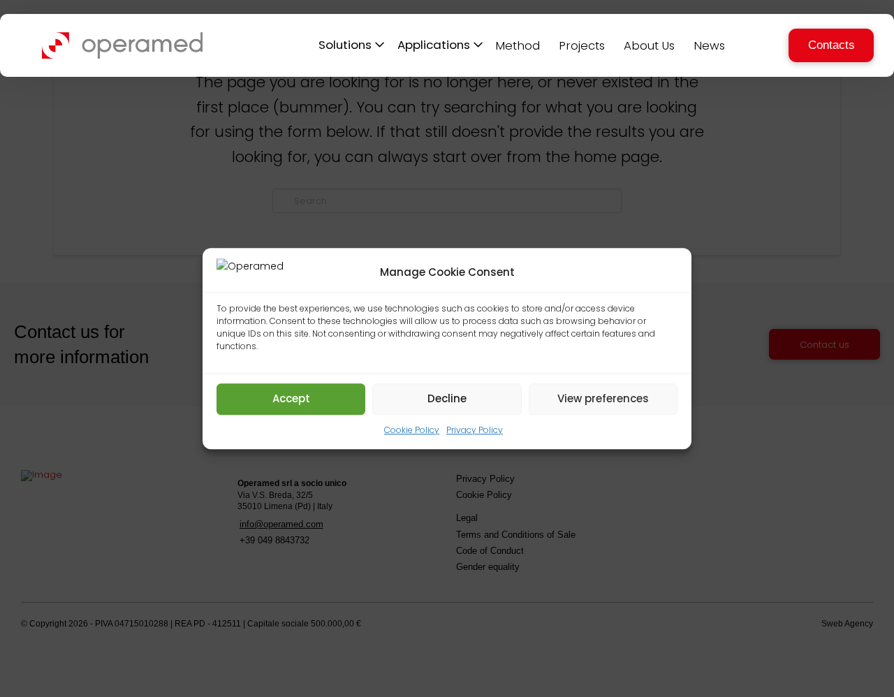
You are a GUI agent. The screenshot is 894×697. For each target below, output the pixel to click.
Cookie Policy (411, 430)
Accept (291, 398)
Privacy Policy (474, 430)
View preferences (603, 398)
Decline (447, 398)
